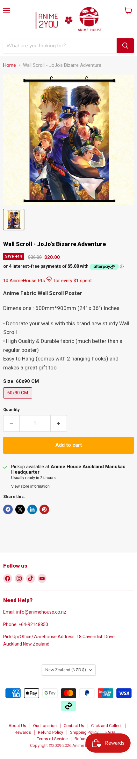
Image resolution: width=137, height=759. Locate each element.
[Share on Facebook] (8, 509)
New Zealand (65, 670)
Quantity (11, 409)
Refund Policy (50, 732)
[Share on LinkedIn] (32, 509)
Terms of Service (52, 738)
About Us (17, 725)
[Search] (125, 45)
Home (9, 65)
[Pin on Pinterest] (44, 509)
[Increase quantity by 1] (59, 423)
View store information (30, 486)
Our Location (45, 725)
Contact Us (74, 725)
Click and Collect (106, 725)
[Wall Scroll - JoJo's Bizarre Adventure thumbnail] (14, 219)
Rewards (23, 732)
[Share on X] (20, 509)
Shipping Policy (84, 732)
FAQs (110, 732)
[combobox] (60, 45)
